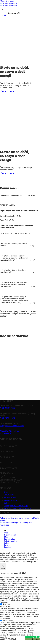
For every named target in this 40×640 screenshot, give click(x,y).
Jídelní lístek (9, 495)
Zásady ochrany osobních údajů (16, 506)
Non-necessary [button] (5, 618)
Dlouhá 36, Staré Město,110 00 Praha (10, 432)
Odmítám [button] (25, 562)
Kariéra (6, 545)
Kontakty (7, 547)
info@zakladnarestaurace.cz (12, 426)
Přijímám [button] (32, 562)
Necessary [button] (4, 602)
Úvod (6, 492)
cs (5, 15)
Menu (6, 537)
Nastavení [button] (16, 562)
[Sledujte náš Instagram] (23, 513)
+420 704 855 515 (8, 418)
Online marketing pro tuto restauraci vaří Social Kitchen (19, 519)
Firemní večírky (10, 539)
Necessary (7, 604)
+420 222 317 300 (7, 408)
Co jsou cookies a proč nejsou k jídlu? (18, 508)
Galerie (6, 503)
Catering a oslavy (10, 500)
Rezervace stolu (10, 498)
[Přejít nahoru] (3, 527)
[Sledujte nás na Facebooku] (15, 513)
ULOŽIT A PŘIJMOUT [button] (8, 639)
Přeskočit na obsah (7, 1)
